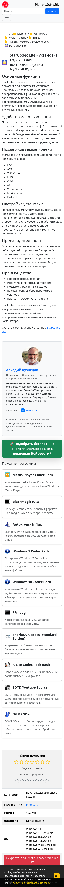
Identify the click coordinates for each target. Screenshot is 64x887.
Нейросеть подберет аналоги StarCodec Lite (32, 860)
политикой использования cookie (32, 882)
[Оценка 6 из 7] (42, 781)
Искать (52, 11)
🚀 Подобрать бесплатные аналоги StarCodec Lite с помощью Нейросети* (32, 448)
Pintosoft (32, 804)
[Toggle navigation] (6, 17)
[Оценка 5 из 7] (37, 781)
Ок (56, 875)
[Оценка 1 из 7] (17, 781)
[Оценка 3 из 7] (27, 781)
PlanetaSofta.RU (47, 4)
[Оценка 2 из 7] (22, 781)
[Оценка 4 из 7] (32, 781)
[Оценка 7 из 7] (47, 781)
